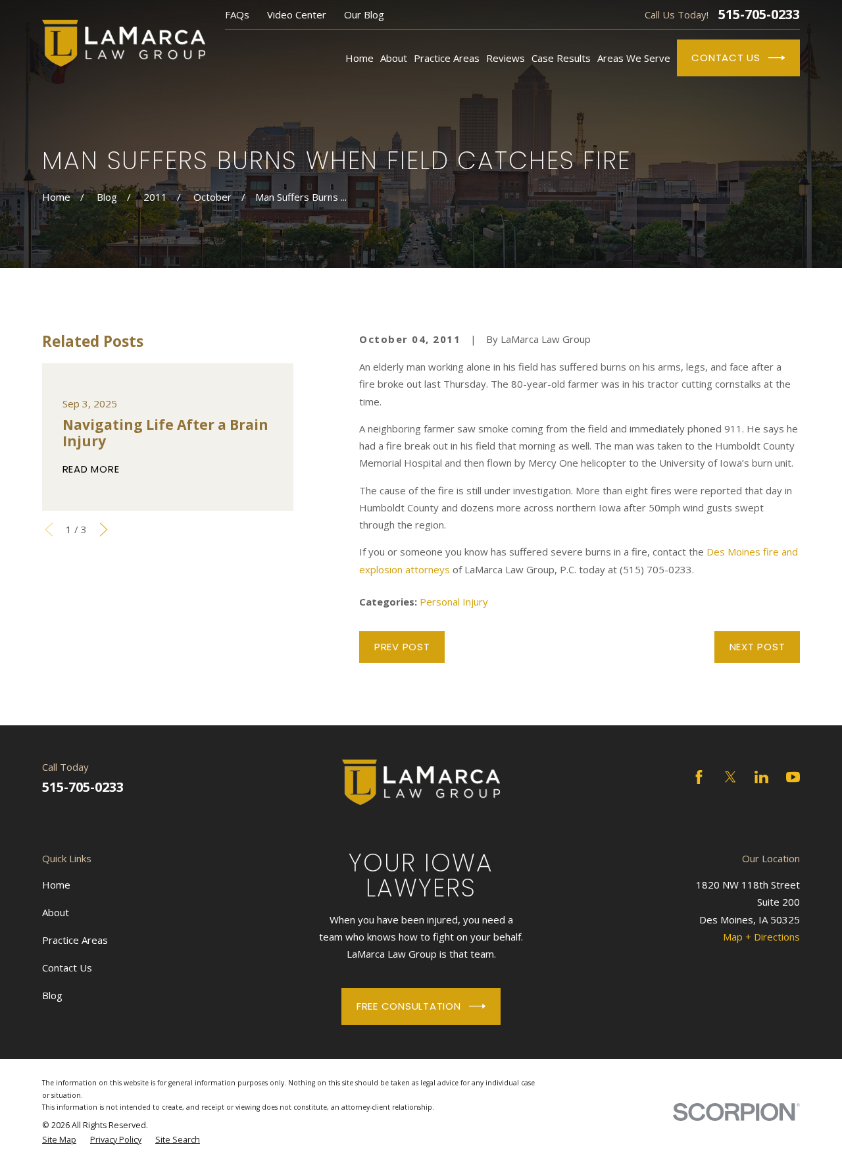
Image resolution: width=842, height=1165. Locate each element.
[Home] (123, 43)
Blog (52, 995)
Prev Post (402, 647)
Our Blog (364, 14)
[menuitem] (59, 1140)
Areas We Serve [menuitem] (633, 58)
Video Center (296, 14)
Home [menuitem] (359, 58)
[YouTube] (793, 777)
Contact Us (725, 58)
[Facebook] (699, 777)
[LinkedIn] (761, 777)
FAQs (237, 14)
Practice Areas (75, 939)
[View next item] (104, 529)
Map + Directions (761, 936)
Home (56, 884)
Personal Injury (454, 601)
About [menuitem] (393, 58)
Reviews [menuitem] (505, 58)
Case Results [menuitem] (561, 58)
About (55, 912)
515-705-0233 (759, 14)
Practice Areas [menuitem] (447, 58)
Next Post (757, 647)
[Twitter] (730, 777)
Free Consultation (409, 1006)
